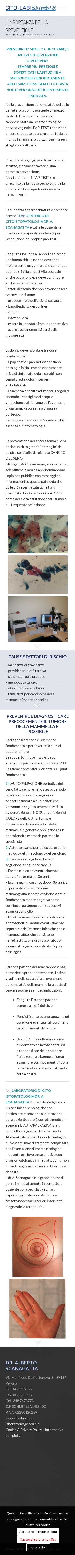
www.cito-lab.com (19, 1418)
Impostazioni (38, 1547)
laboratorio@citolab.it (23, 1424)
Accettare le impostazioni (38, 1531)
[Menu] (61, 8)
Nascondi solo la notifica (38, 1539)
